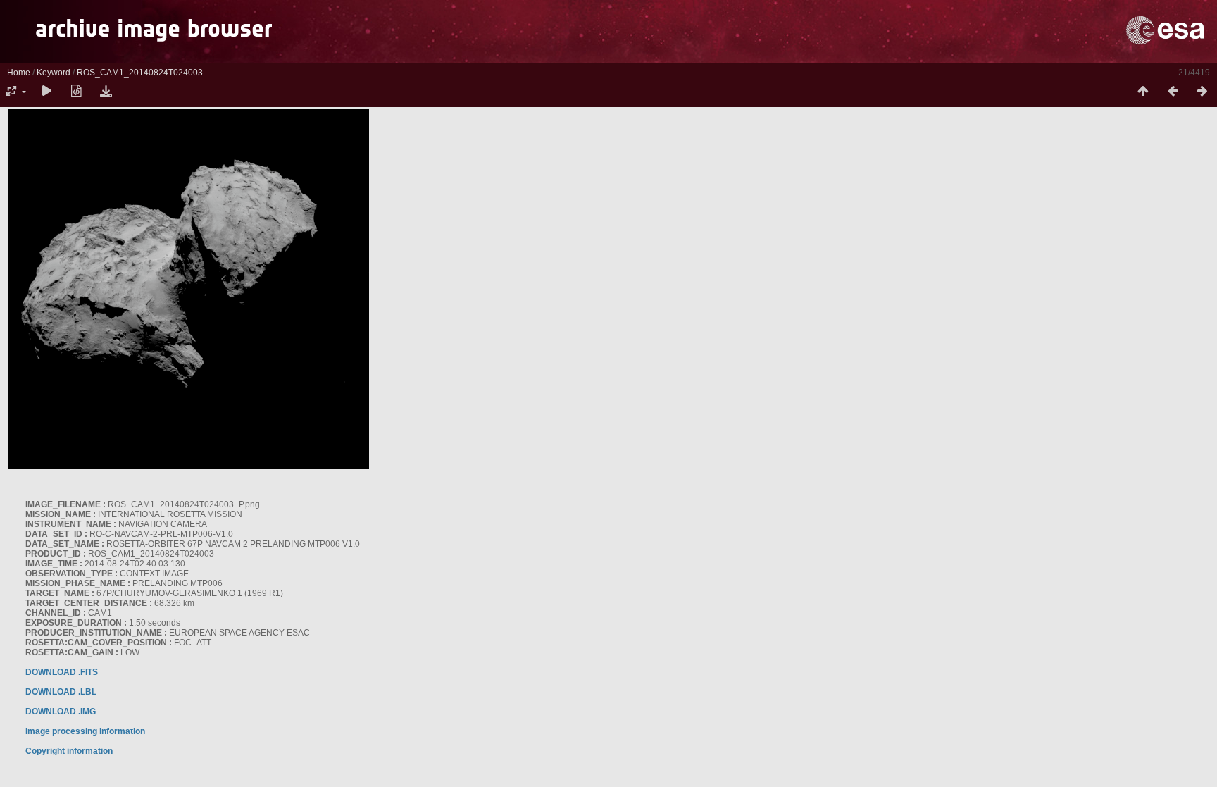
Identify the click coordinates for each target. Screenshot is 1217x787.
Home (18, 73)
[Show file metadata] (76, 92)
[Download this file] (105, 92)
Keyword (53, 73)
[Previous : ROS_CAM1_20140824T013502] (1172, 92)
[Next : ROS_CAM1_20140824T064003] (1202, 92)
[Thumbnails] (1143, 92)
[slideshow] (46, 92)
